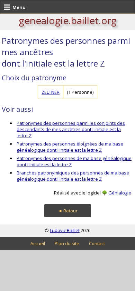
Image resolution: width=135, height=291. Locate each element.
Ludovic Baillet (65, 230)
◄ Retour (68, 211)
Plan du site (67, 243)
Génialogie (119, 193)
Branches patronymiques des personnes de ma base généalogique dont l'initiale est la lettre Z (73, 176)
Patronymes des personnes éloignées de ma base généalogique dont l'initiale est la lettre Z (70, 147)
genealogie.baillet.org (68, 20)
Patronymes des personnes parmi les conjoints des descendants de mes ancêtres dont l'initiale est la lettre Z (71, 129)
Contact (97, 243)
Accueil (37, 243)
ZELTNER (51, 92)
